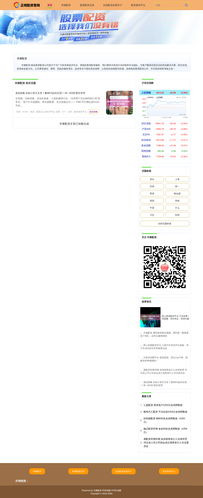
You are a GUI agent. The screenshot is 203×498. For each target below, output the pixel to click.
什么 (177, 207)
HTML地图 (116, 490)
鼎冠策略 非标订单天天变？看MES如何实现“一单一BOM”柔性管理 (50, 93)
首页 (49, 5)
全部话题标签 (164, 223)
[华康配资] (26, 4)
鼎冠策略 (93, 111)
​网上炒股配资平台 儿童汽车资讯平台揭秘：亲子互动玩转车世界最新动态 (164, 346)
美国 (152, 200)
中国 (152, 207)
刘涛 (152, 186)
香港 (152, 193)
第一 (177, 186)
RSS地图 (106, 490)
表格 (177, 200)
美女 (152, 179)
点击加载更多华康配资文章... (74, 123)
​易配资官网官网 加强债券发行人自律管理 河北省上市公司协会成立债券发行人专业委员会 (163, 371)
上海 (177, 179)
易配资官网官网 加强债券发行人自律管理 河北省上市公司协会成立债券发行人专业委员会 (166, 442)
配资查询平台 (138, 5)
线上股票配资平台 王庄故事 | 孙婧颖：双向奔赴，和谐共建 (175, 317)
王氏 (152, 214)
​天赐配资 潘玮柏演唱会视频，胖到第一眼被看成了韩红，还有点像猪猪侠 (164, 334)
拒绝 (177, 214)
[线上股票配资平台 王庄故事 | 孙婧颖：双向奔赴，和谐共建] (150, 317)
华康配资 (66, 5)
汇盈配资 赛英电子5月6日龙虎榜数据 (163, 405)
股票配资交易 (87, 5)
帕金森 (177, 193)
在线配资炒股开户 (112, 5)
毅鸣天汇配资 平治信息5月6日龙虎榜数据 (165, 411)
